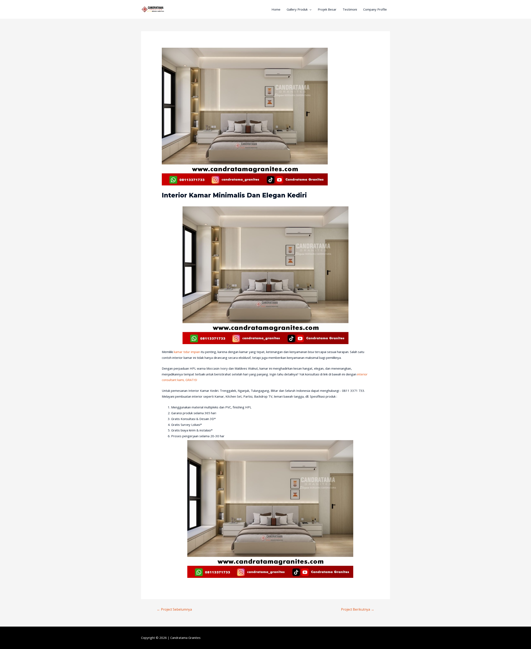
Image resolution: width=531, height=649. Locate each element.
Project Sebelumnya (174, 609)
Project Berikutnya (357, 609)
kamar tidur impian (187, 352)
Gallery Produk (297, 9)
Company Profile (375, 9)
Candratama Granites (185, 638)
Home (276, 9)
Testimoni (350, 9)
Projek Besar (327, 9)
